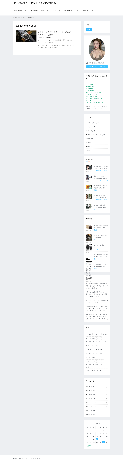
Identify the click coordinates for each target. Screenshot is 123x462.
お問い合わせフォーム (21, 10)
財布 (76, 10)
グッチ (100, 349)
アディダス (95, 345)
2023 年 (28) (91, 398)
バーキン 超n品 (90, 90)
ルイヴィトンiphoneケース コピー (96, 98)
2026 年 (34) (91, 387)
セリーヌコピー (90, 100)
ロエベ (88, 345)
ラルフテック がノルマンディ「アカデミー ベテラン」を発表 (56, 33)
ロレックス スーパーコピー (94, 96)
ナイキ (99, 338)
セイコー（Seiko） (92, 357)
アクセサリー (68, 10)
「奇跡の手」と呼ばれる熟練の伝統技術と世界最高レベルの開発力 (101, 266)
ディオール (103, 371)
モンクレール (90, 342)
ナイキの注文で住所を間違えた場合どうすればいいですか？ (101, 257)
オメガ (98, 342)
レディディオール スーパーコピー (96, 92)
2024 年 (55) (91, 394)
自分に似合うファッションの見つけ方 (34, 2)
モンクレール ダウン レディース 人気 (96, 366)
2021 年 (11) (91, 406)
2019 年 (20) (91, 414)
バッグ (54, 10)
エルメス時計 (90, 84)
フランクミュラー (91, 349)
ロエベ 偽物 (89, 88)
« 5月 (87, 446)
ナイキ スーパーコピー (92, 94)
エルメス (103, 342)
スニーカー (100, 361)
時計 (42, 10)
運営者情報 (34, 10)
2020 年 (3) (91, 410)
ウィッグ (91, 127)
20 (97, 439)
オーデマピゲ (90, 353)
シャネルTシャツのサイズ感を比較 (97, 300)
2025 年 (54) (91, 391)
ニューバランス (91, 361)
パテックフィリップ (92, 371)
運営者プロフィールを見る (97, 66)
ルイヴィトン (97, 334)
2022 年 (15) (91, 402)
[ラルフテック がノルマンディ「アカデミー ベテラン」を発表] (26, 41)
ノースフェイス (91, 338)
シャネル (89, 334)
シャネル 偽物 (90, 86)
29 (103, 442)
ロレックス (99, 353)
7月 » (90, 446)
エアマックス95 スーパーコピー (95, 102)
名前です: (88, 63)
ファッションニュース (88, 10)
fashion (104, 334)
